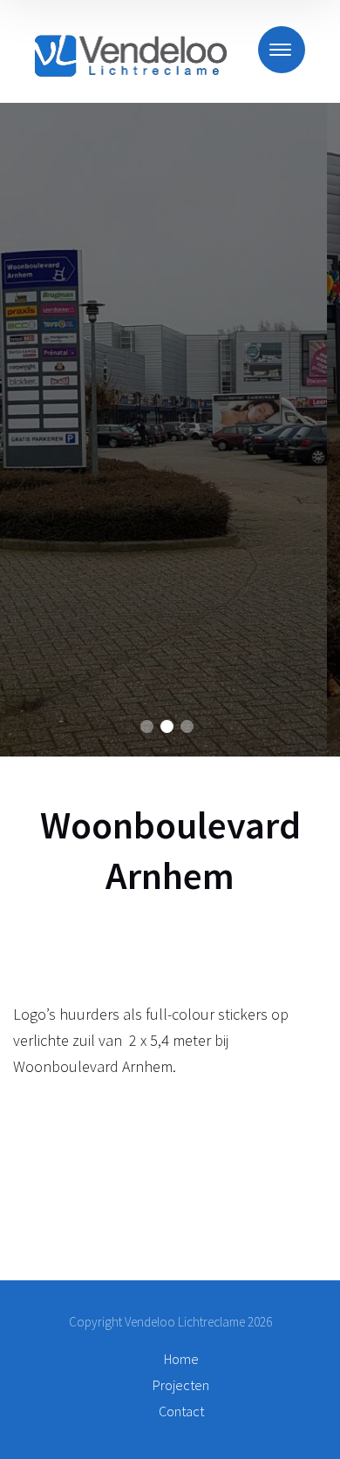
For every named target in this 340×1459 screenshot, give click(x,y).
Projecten (181, 1385)
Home (181, 1358)
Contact (181, 1411)
